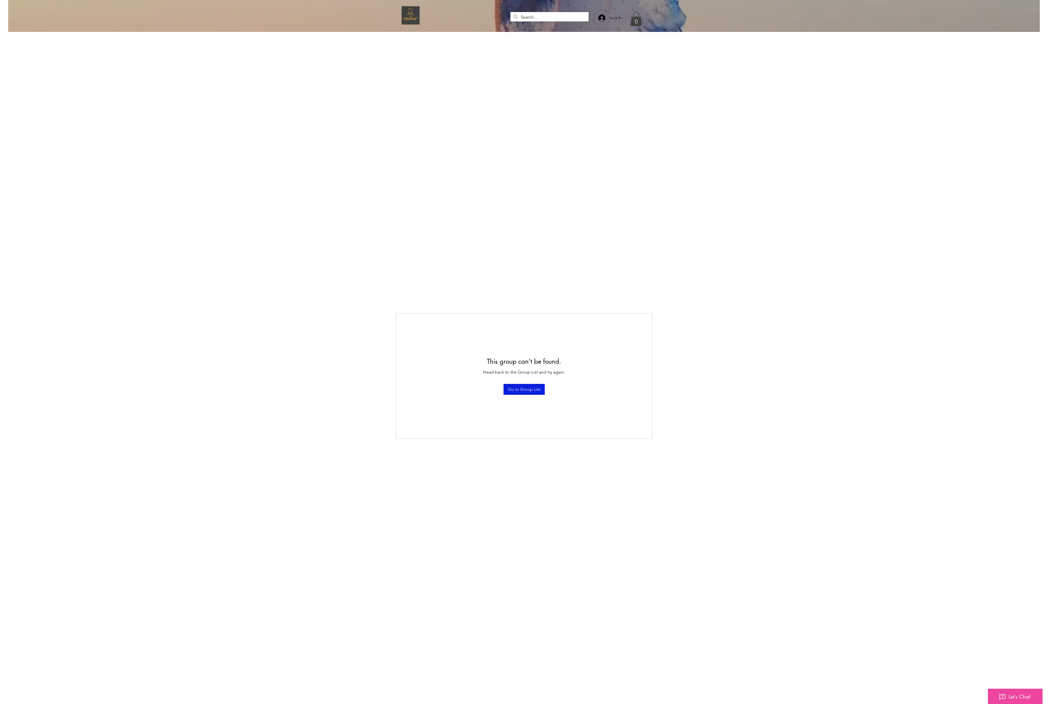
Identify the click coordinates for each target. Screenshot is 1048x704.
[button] (636, 19)
